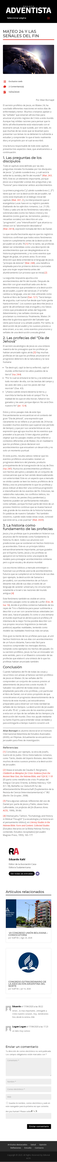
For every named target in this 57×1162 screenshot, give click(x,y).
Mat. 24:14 (9, 228)
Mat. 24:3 (47, 175)
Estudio (27, 1148)
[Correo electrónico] (38, 874)
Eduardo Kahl (17, 859)
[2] (45, 272)
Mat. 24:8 (29, 263)
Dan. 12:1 (32, 297)
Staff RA (15, 937)
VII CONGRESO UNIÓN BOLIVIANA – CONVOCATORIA (28, 934)
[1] (26, 243)
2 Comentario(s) (16, 86)
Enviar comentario (39, 1126)
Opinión (43, 1144)
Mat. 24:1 (16, 200)
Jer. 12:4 (22, 405)
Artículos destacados (17, 1144)
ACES (5, 810)
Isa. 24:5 (7, 468)
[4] (12, 593)
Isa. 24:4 (16, 374)
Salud (33, 1144)
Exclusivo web (15, 81)
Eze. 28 (49, 601)
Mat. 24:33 (38, 519)
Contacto (39, 1148)
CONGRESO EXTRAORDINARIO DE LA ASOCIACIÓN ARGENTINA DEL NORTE (27, 984)
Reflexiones (15, 1148)
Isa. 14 (6, 605)
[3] (34, 352)
